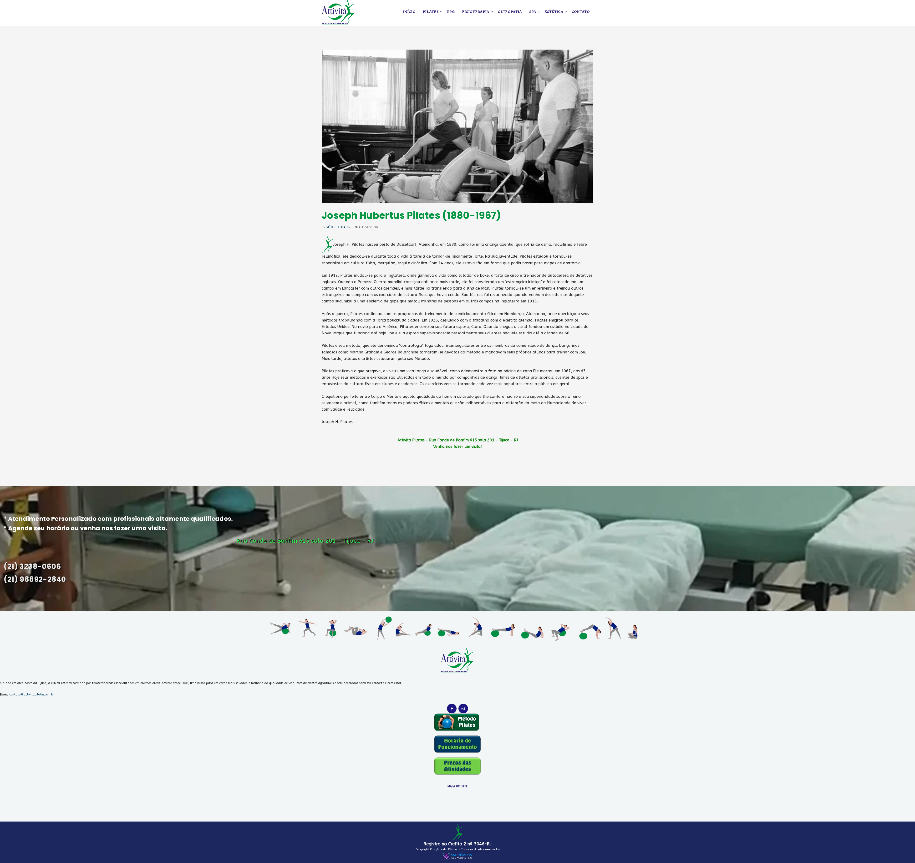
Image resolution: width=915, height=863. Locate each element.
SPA (532, 11)
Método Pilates (338, 227)
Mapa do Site (457, 786)
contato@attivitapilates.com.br (31, 694)
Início (409, 11)
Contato (581, 11)
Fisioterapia (475, 11)
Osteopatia (510, 11)
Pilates (431, 11)
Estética (553, 11)
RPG (451, 11)
